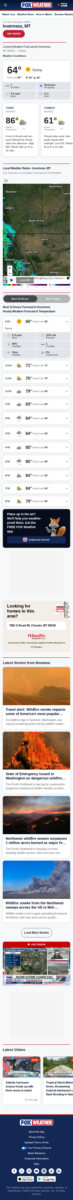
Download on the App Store (25, 1179)
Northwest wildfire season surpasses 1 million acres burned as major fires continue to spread (36, 842)
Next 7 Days (53, 298)
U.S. (5, 22)
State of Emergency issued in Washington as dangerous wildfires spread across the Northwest (35, 778)
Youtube (36, 1171)
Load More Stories (36, 932)
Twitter (21, 1171)
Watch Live (8, 14)
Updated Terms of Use (36, 1142)
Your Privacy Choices (39, 1148)
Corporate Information (36, 1158)
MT (10, 22)
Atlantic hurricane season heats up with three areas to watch (19, 1086)
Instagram (29, 1171)
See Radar (14, 33)
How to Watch (44, 14)
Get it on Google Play (46, 1179)
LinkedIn (44, 1171)
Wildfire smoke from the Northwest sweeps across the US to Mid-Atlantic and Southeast (35, 907)
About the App (36, 1131)
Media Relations (36, 1153)
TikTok (51, 1171)
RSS (58, 1171)
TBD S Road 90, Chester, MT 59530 (32, 625)
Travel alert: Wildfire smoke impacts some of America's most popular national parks (35, 714)
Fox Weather (36, 5)
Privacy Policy (36, 1137)
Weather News (25, 14)
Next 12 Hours (20, 298)
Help (36, 1164)
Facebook (14, 1171)
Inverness (18, 22)
